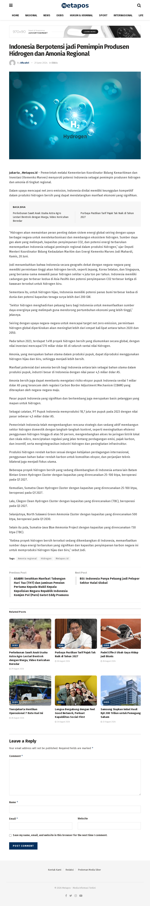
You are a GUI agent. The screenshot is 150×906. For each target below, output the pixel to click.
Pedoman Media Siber (89, 869)
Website (83, 818)
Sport (103, 15)
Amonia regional (27, 558)
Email (13, 818)
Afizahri (24, 62)
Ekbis (60, 15)
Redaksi (69, 869)
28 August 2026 (63, 661)
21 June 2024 (41, 62)
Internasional (123, 15)
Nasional (31, 15)
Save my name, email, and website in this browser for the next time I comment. (60, 835)
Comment (16, 756)
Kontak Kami (54, 869)
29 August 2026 (17, 669)
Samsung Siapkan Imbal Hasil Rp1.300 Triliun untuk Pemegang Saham (121, 713)
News (46, 15)
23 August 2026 (108, 722)
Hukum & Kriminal (81, 15)
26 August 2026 (63, 722)
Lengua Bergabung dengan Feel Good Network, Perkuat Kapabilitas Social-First (75, 713)
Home (15, 15)
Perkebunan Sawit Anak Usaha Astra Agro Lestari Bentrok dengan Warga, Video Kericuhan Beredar (40, 217)
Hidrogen (46, 558)
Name (13, 802)
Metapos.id (62, 558)
